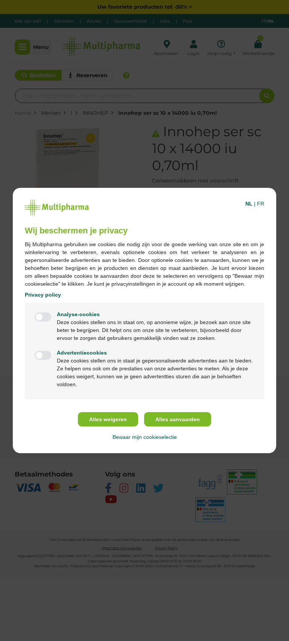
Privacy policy (43, 295)
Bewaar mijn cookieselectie (145, 437)
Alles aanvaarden (177, 419)
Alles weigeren (108, 419)
